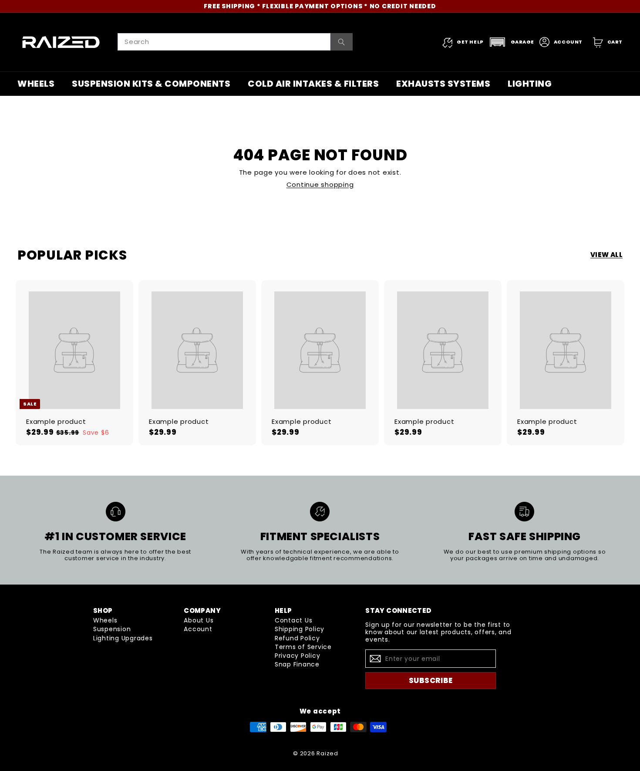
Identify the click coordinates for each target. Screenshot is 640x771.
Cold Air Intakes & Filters (313, 84)
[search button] (341, 42)
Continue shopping (320, 184)
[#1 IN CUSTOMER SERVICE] (115, 511)
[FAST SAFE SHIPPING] (524, 511)
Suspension (112, 629)
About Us (198, 620)
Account (198, 629)
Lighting (530, 84)
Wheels (35, 84)
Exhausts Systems (443, 84)
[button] (511, 42)
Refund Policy (297, 638)
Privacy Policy (297, 655)
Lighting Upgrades (123, 638)
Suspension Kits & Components (151, 84)
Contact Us (294, 620)
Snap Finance (297, 664)
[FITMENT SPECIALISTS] (320, 511)
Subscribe (431, 680)
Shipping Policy (299, 629)
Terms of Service (303, 646)
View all (606, 255)
